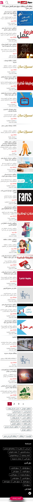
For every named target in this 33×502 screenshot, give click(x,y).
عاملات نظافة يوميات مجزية (10, 61)
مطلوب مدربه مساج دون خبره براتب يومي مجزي (9, 28)
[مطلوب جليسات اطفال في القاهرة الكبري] (25, 236)
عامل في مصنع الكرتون (9, 288)
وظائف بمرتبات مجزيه (10, 353)
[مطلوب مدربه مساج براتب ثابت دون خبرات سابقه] (25, 269)
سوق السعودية (25, 475)
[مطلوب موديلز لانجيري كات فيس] (25, 204)
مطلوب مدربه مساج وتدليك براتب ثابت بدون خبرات (9, 13)
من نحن (27, 448)
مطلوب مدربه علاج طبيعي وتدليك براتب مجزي (8, 386)
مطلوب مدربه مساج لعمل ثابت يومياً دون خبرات (8, 77)
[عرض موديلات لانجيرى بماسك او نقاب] (25, 123)
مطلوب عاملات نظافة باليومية (9, 240)
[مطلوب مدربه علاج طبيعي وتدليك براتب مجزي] (25, 399)
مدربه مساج (17, 411)
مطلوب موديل (26, 408)
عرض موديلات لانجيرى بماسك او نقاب (9, 110)
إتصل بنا (20, 448)
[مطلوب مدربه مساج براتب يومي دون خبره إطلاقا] (25, 285)
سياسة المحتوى (25, 452)
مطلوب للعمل (16, 424)
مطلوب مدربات (26, 427)
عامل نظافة (27, 424)
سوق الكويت (26, 471)
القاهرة (14, 337)
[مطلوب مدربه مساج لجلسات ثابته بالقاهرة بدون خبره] (25, 220)
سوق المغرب (15, 468)
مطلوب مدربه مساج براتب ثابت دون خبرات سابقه (8, 256)
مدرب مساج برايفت (13, 408)
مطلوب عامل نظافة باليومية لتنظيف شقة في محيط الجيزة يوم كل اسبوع (8, 143)
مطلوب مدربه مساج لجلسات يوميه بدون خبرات (9, 175)
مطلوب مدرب (26, 417)
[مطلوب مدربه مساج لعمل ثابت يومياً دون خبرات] (25, 90)
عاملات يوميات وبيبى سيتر (8, 125)
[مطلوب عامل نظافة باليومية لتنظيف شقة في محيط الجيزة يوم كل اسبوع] (25, 155)
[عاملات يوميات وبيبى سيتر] (25, 139)
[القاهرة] (25, 350)
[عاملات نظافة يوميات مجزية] (25, 74)
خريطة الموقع (14, 455)
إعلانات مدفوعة (16, 459)
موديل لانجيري (26, 421)
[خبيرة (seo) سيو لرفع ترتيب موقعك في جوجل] (25, 383)
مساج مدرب (27, 411)
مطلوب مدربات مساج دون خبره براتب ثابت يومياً (8, 159)
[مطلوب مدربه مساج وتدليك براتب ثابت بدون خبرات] (25, 25)
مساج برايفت (15, 417)
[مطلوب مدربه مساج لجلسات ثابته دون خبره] (25, 334)
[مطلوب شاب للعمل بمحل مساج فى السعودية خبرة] (25, 57)
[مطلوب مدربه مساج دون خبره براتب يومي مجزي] (25, 41)
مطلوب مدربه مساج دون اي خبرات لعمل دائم (9, 305)
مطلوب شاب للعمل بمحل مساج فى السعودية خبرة (8, 45)
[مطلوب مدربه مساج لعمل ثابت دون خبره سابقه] (25, 106)
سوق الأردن (14, 475)
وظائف (21, 436)
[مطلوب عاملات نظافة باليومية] (25, 253)
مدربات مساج (15, 421)
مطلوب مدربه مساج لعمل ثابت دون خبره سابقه (8, 93)
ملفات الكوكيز (13, 452)
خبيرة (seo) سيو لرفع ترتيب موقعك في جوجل (8, 370)
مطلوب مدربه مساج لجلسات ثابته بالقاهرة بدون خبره (8, 208)
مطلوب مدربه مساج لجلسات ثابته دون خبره (10, 321)
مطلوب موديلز (26, 430)
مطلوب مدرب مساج (24, 414)
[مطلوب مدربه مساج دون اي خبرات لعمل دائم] (25, 318)
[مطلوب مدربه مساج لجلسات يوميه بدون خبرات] (25, 188)
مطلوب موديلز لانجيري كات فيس (8, 191)
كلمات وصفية (26, 455)
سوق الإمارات (26, 468)
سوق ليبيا (27, 485)
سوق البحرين (26, 478)
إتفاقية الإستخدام (9, 448)
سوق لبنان (16, 471)
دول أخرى (27, 459)
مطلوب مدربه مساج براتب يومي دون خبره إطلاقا (8, 272)
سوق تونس (15, 478)
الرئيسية (28, 436)
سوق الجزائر (26, 481)
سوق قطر (7, 481)
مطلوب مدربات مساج (11, 427)
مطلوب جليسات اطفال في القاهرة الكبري (8, 224)
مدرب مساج (11, 414)
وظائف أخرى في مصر (10, 436)
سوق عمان (16, 481)
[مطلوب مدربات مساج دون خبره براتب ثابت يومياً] (25, 171)
